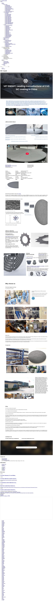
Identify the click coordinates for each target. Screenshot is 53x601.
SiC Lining (6, 13)
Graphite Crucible (7, 29)
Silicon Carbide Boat (8, 16)
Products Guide (4, 464)
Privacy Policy (15, 491)
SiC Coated (6, 49)
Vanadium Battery (7, 52)
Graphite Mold (7, 30)
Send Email (1, 494)
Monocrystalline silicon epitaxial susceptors (11, 165)
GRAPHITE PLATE (33, 266)
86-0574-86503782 (4, 458)
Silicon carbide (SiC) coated (9, 236)
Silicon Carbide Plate (8, 18)
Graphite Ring (7, 32)
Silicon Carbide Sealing (8, 20)
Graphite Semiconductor (8, 35)
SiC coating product (17, 105)
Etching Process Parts (8, 7)
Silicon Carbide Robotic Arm (9, 23)
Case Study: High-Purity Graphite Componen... (8, 478)
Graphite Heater (7, 28)
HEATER (28, 266)
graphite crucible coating (29, 257)
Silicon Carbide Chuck (8, 17)
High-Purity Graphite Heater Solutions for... (7, 485)
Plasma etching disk (8, 166)
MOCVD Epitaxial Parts (8, 6)
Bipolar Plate (7, 42)
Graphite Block (7, 26)
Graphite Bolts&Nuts (8, 27)
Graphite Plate (7, 31)
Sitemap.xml (3, 465)
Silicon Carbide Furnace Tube (9, 22)
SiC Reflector (7, 12)
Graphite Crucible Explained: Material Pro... (8, 489)
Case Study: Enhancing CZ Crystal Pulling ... (8, 475)
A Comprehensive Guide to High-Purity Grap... (8, 482)
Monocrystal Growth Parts (8, 8)
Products (3, 3)
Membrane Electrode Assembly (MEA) (10, 44)
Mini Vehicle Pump (6, 39)
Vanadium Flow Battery (8, 46)
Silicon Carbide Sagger (8, 19)
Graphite (5, 24)
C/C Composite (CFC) (7, 37)
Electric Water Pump (8, 41)
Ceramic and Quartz (6, 38)
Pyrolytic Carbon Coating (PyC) (9, 11)
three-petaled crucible (41, 254)
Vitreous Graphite (7, 10)
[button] (26, 447)
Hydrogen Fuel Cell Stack (8, 43)
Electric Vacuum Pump (8, 40)
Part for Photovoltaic (8, 9)
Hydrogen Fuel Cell (8, 51)
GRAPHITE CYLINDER (40, 266)
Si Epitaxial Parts (7, 5)
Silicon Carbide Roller (8, 21)
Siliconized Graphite (8, 36)
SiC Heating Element (8, 15)
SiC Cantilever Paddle (8, 14)
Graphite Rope (7, 33)
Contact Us (3, 64)
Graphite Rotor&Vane (8, 34)
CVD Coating (5, 4)
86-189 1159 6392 (4, 459)
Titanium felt (7, 45)
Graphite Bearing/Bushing (8, 25)
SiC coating (19, 193)
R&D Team (5, 63)
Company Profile (6, 61)
